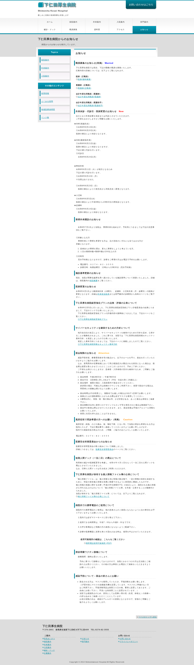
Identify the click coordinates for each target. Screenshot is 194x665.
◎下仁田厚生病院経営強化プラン (92, 319)
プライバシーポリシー (129, 641)
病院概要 (94, 281)
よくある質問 (47, 101)
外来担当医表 (103, 294)
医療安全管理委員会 (104, 449)
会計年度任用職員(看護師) (89, 97)
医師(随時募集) (84, 79)
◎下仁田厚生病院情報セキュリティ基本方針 (97, 344)
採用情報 (45, 93)
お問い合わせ (125, 639)
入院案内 (121, 22)
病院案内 (73, 22)
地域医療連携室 (48, 109)
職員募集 (73, 29)
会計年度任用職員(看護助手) (90, 105)
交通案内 (47, 653)
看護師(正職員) (84, 88)
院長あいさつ (49, 639)
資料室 (97, 29)
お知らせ (144, 29)
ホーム (50, 22)
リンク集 (45, 117)
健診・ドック (50, 29)
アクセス (121, 29)
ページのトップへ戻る (148, 617)
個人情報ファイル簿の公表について (93, 496)
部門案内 (144, 22)
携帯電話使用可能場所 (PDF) (99, 543)
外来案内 (97, 22)
